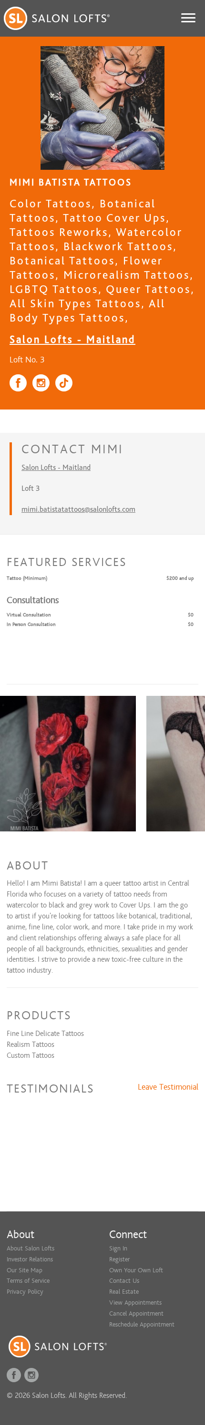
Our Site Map (24, 1270)
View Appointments (135, 1302)
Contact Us (124, 1280)
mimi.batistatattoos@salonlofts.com (78, 509)
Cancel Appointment (136, 1313)
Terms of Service (28, 1280)
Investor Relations (30, 1259)
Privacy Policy (25, 1291)
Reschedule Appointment (141, 1324)
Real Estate (124, 1291)
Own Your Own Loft (136, 1270)
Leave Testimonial (168, 1087)
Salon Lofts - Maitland (72, 339)
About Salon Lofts (30, 1248)
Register (119, 1259)
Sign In (118, 1248)
